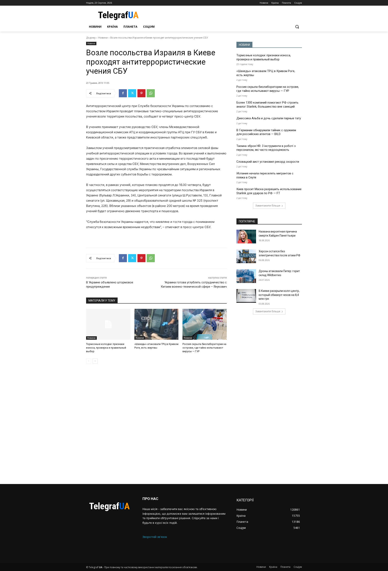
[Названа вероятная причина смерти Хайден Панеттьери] (246, 236)
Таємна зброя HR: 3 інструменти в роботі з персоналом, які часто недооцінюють (266, 148)
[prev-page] (88, 361)
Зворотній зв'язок (154, 537)
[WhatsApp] (151, 93)
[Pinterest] (141, 93)
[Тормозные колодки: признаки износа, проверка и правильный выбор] (108, 324)
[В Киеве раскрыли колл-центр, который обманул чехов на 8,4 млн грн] (246, 296)
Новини (103, 37)
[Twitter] (132, 93)
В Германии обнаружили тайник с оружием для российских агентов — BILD (266, 132)
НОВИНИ (244, 44)
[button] (297, 26)
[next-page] (95, 361)
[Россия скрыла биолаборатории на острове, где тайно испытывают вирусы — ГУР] (204, 324)
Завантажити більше (267, 205)
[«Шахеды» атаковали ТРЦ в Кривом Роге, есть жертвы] (156, 324)
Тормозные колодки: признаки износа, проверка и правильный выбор (106, 348)
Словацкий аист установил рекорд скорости (267, 161)
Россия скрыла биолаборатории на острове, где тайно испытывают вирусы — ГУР (204, 348)
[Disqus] (156, 423)
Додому (91, 37)
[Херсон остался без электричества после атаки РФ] (246, 256)
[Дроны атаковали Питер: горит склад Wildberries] (246, 276)
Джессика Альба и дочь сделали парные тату (268, 118)
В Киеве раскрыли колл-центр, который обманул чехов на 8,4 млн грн (279, 294)
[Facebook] (123, 93)
